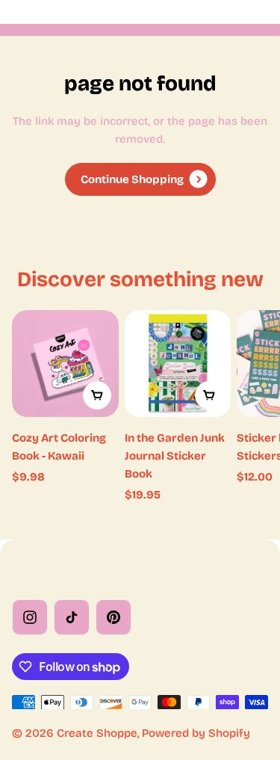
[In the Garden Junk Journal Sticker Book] (178, 363)
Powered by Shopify (196, 733)
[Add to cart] (97, 395)
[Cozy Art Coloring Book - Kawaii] (65, 363)
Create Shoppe (97, 733)
